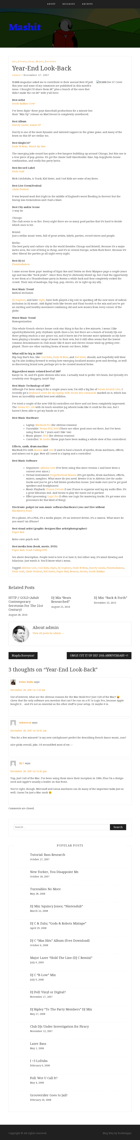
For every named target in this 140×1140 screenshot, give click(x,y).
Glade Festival (20, 189)
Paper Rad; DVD (29, 550)
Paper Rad (18, 532)
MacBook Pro (43, 425)
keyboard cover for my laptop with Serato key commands (62, 393)
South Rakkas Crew (23, 103)
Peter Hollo (26, 681)
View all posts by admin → (48, 633)
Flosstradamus (21, 264)
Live (51, 450)
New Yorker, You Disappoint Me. (54, 872)
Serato (60, 489)
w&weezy (25, 722)
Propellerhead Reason (63, 475)
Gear (31, 61)
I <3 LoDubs (39, 1061)
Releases (68, 4)
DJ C (21, 763)
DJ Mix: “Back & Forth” (110, 598)
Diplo (42, 300)
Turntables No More (45, 889)
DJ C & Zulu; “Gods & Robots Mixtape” (58, 923)
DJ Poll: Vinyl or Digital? (48, 992)
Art (14, 61)
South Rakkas (97, 571)
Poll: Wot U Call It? (44, 1078)
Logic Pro (53, 496)
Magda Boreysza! (23, 655)
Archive (87, 4)
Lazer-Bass (38, 1043)
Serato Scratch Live (109, 389)
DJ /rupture (19, 300)
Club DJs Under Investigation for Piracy (59, 1026)
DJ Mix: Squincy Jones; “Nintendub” (56, 906)
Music (40, 61)
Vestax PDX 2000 (49, 428)
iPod (45, 435)
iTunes (49, 489)
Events (22, 61)
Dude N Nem (60, 357)
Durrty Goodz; (26, 125)
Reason (38, 450)
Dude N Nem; (28, 146)
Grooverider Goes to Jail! (48, 1095)
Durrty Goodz (97, 568)
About (51, 4)
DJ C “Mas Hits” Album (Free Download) (60, 940)
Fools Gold (18, 171)
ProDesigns (124, 1133)
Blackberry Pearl (22, 510)
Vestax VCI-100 (26, 407)
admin (16, 75)
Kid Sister (80, 357)
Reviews (50, 61)
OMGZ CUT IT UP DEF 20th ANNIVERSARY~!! (99, 655)
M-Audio (44, 439)
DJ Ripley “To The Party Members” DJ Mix (61, 1009)
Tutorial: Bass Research (47, 854)
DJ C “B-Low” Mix (43, 975)
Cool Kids (46, 357)
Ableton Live (47, 468)
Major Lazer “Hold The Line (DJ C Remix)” (61, 958)
